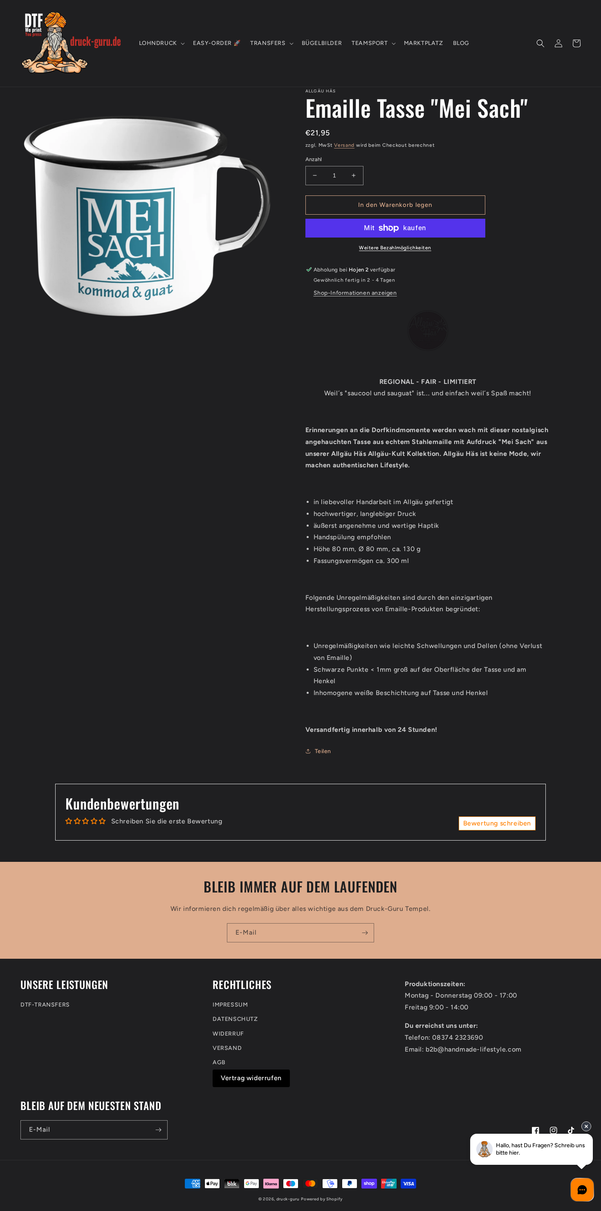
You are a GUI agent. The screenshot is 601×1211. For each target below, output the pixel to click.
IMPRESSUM (230, 1004)
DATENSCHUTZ (235, 1019)
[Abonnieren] (365, 932)
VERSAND (227, 1048)
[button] (161, 43)
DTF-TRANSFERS (45, 1004)
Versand (344, 145)
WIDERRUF (228, 1033)
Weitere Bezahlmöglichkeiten (395, 248)
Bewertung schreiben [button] (497, 823)
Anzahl (313, 159)
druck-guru (288, 1199)
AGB (219, 1062)
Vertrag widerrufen (251, 1078)
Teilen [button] (323, 751)
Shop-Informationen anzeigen (355, 292)
